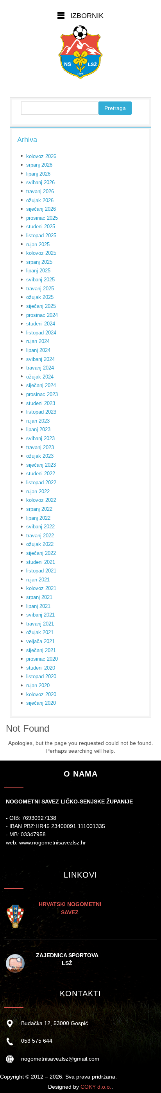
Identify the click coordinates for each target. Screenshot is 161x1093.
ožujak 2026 (40, 200)
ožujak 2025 (40, 297)
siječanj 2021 (41, 650)
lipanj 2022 (38, 518)
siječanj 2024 (41, 385)
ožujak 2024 (40, 377)
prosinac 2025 (42, 218)
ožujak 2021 (40, 632)
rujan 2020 (38, 685)
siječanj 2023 (41, 465)
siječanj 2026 (41, 209)
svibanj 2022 (40, 527)
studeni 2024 (40, 324)
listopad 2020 (41, 676)
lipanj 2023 (38, 429)
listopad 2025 (41, 235)
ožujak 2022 (40, 544)
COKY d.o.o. (95, 1087)
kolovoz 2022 (41, 500)
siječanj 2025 (41, 306)
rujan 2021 (38, 580)
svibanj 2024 (40, 359)
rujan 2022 (38, 491)
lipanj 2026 (38, 174)
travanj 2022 (40, 536)
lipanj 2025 (38, 271)
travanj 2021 (40, 624)
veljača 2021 (40, 641)
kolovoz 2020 (41, 694)
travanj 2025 (40, 288)
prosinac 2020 (42, 659)
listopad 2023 (41, 412)
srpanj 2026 (39, 165)
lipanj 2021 (38, 606)
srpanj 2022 (39, 509)
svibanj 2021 (40, 615)
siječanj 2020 (41, 703)
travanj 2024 (40, 368)
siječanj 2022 (41, 553)
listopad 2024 (41, 333)
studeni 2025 (40, 226)
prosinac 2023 (42, 394)
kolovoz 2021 (41, 588)
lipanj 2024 (38, 350)
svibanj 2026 (40, 182)
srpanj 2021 (39, 597)
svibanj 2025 (40, 280)
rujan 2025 (38, 244)
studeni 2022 (40, 473)
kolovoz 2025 (41, 253)
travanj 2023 (40, 447)
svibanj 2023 (40, 438)
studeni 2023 (40, 403)
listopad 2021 (41, 571)
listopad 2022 (41, 482)
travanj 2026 (40, 191)
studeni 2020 (40, 668)
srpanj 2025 (39, 262)
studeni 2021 (40, 562)
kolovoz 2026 (41, 156)
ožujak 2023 (40, 456)
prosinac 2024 (42, 315)
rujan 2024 (38, 341)
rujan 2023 (38, 421)
